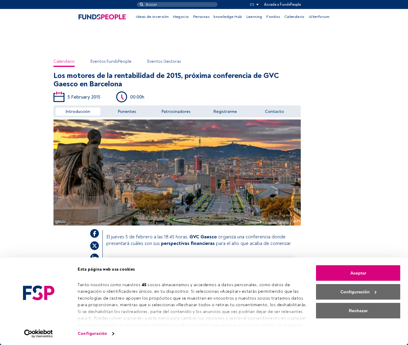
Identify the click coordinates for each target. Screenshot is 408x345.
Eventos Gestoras (164, 61)
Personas (201, 16)
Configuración (92, 333)
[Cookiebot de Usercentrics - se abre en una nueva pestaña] (39, 333)
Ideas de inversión (152, 16)
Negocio (181, 16)
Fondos (273, 16)
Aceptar (358, 273)
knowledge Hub (228, 16)
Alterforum (319, 16)
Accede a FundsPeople (282, 4)
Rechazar (358, 310)
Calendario (294, 16)
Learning (254, 16)
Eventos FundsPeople (111, 61)
